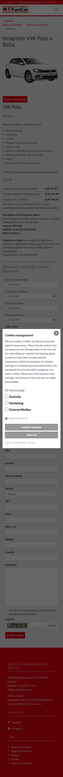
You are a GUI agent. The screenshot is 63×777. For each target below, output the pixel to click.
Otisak (31, 442)
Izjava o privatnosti (15, 442)
